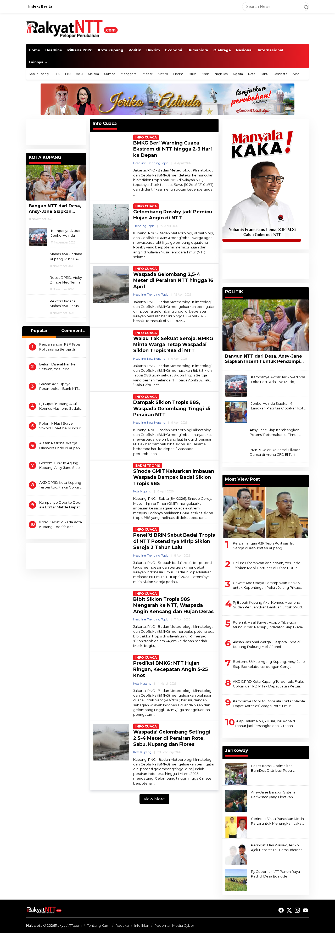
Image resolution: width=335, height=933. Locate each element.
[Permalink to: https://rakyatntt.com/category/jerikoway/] (306, 749)
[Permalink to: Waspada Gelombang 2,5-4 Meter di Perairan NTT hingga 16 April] (111, 284)
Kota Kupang (156, 358)
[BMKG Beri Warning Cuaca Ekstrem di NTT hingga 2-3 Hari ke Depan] (134, 194)
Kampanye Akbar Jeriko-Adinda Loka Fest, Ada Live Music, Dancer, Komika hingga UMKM (66, 232)
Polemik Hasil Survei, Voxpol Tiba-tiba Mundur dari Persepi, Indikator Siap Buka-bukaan (60, 425)
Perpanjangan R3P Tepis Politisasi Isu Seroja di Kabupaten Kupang (59, 346)
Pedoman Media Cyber (174, 925)
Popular (39, 330)
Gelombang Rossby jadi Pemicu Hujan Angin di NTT (172, 215)
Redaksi (122, 925)
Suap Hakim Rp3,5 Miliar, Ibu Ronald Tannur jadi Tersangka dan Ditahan (265, 723)
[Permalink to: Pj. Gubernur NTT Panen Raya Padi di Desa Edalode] (236, 880)
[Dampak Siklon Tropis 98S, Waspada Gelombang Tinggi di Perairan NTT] (159, 454)
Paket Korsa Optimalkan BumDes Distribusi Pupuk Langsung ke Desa (272, 768)
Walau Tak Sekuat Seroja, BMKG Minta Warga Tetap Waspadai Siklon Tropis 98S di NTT (173, 345)
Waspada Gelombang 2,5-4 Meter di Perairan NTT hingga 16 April (173, 280)
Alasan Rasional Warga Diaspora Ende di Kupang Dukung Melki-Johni (60, 445)
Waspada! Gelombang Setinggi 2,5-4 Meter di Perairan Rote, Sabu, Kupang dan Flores (171, 738)
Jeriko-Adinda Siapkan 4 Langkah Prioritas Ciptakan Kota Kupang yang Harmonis (278, 405)
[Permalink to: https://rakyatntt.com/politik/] (306, 290)
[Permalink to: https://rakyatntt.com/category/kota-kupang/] (84, 156)
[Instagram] (297, 910)
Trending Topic (157, 163)
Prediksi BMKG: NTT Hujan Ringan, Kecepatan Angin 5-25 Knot (170, 669)
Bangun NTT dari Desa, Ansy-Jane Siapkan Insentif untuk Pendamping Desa (55, 208)
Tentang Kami (98, 925)
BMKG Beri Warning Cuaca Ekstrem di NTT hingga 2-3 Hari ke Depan (172, 149)
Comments (73, 330)
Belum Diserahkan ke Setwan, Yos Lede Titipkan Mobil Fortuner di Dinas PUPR (60, 366)
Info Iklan (141, 925)
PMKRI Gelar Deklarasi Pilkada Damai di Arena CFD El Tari (275, 452)
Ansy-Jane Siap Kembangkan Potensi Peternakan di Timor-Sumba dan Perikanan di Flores (276, 432)
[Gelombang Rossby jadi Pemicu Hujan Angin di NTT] (147, 257)
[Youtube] (305, 910)
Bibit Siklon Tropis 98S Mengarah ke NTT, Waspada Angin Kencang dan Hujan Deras (173, 605)
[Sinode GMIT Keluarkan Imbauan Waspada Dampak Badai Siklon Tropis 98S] (206, 518)
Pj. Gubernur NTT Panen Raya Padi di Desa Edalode (275, 873)
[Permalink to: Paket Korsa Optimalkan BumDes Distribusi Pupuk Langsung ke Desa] (236, 774)
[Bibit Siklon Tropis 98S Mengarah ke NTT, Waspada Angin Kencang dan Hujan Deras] (158, 646)
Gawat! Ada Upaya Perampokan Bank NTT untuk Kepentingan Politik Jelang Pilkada (61, 386)
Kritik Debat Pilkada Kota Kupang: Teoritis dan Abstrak (60, 524)
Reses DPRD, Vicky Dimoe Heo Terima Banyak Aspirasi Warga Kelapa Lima (66, 280)
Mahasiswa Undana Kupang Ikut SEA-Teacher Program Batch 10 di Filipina (66, 256)
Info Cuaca (146, 137)
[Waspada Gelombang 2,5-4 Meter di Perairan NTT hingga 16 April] (187, 321)
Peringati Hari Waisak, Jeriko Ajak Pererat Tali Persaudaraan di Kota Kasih (277, 847)
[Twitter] (289, 910)
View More (154, 798)
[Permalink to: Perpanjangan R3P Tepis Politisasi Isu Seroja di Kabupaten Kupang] (265, 512)
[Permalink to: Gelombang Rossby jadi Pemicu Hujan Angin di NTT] (111, 221)
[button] (303, 6)
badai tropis (147, 466)
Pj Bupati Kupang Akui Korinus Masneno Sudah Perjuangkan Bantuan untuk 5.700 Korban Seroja (59, 405)
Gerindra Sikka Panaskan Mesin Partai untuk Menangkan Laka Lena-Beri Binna (277, 821)
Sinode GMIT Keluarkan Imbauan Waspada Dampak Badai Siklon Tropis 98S (173, 477)
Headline (139, 163)
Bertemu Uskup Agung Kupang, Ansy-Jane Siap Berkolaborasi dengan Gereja (59, 465)
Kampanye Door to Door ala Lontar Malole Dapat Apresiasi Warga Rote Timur (60, 504)
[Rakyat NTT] (72, 28)
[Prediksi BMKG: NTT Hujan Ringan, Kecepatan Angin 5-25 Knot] (154, 715)
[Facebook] (281, 910)
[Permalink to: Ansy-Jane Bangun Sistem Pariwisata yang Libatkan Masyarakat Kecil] (236, 800)
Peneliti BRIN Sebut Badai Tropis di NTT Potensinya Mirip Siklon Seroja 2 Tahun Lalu (174, 541)
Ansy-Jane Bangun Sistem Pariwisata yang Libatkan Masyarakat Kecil (273, 794)
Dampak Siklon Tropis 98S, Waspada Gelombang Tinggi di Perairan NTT (171, 408)
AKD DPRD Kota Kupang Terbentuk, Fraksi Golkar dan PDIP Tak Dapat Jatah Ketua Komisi (61, 485)
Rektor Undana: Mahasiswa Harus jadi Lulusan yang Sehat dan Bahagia (66, 303)
